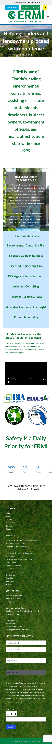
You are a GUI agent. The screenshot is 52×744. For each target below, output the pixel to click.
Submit (10, 727)
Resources (9, 526)
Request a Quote (12, 7)
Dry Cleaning (10, 575)
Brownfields (10, 581)
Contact (9, 529)
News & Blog (10, 523)
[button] (3, 41)
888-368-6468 (21, 2)
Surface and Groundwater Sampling (19, 553)
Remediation (10, 556)
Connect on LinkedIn (45, 7)
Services (9, 520)
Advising (9, 584)
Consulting (10, 578)
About (8, 516)
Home (8, 513)
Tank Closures (11, 562)
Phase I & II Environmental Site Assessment (21, 540)
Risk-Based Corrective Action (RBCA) (19, 559)
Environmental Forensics (15, 572)
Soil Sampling (10, 550)
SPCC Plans (10, 569)
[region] (26, 41)
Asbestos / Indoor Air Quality (16, 544)
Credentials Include (27, 236)
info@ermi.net (35, 2)
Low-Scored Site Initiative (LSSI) (17, 547)
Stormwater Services (13, 566)
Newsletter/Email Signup (30, 7)
